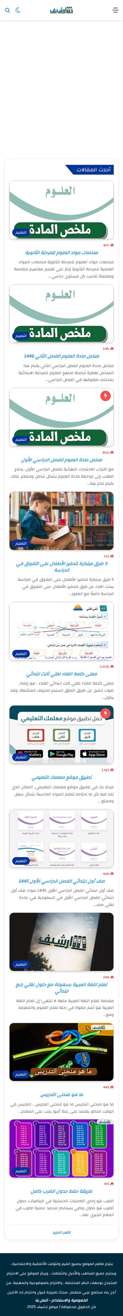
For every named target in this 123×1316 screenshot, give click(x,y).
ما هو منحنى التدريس (61, 1094)
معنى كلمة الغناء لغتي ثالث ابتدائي (61, 673)
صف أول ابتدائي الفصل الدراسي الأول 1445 (62, 881)
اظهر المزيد (62, 1232)
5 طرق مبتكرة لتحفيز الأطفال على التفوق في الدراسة (61, 567)
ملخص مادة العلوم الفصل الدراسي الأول (61, 459)
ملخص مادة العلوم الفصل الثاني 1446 (61, 356)
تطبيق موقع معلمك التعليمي (62, 777)
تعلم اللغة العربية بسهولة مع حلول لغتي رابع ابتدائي (61, 988)
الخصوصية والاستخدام (70, 1300)
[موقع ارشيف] (61, 10)
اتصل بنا (41, 1300)
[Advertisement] (61, 90)
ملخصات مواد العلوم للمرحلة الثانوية (61, 252)
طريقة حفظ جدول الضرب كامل (61, 1191)
